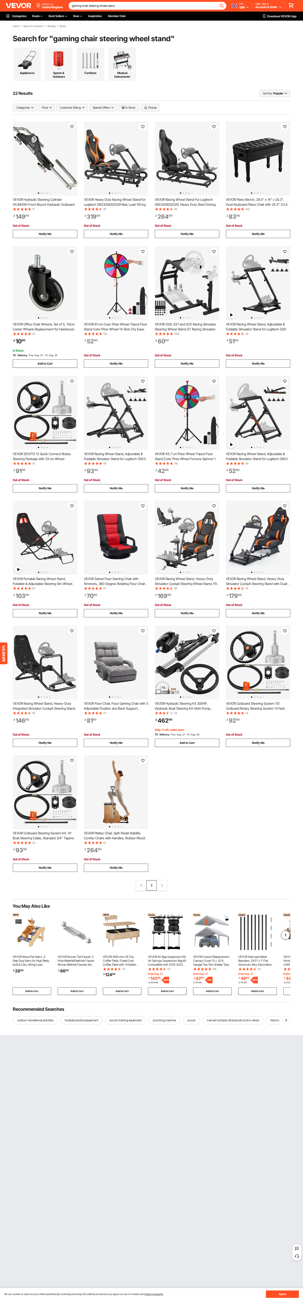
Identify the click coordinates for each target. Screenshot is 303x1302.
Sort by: (267, 93)
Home (16, 26)
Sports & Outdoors (33, 26)
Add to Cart (45, 363)
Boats (63, 26)
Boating (52, 26)
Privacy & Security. (153, 1294)
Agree (282, 1294)
